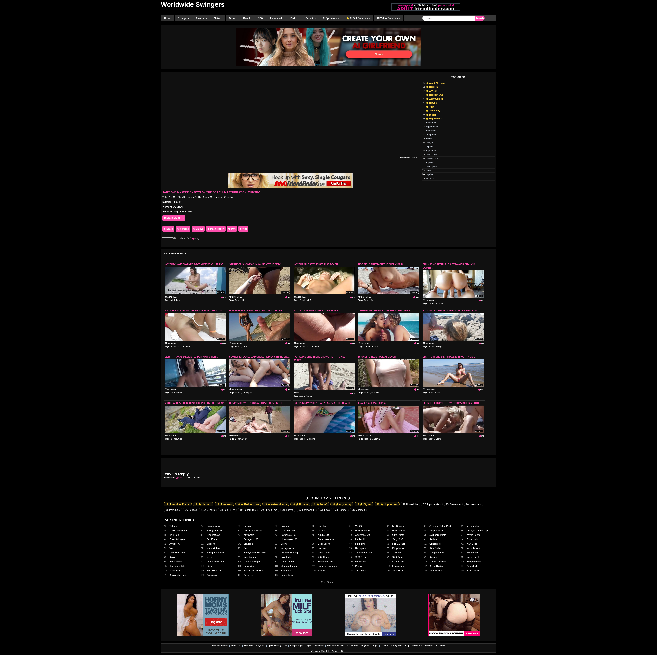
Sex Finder (212, 539)
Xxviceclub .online (253, 570)
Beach (169, 229)
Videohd (173, 526)
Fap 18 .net (398, 543)
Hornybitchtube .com (255, 552)
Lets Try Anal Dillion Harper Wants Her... (191, 357)
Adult (172, 300)
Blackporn (360, 548)
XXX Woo (397, 557)
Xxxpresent (473, 557)
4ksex (429, 170)
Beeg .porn (324, 543)
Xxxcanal (397, 552)
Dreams (374, 346)
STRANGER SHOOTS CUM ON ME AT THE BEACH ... (257, 264)
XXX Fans (286, 570)
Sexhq (284, 543)
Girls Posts (398, 534)
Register (260, 645)
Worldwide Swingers (192, 4)
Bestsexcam (213, 526)
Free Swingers (177, 539)
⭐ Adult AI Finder (435, 83)
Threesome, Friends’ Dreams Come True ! (384, 310)
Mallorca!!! (376, 439)
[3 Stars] (167, 238)
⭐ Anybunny (433, 111)
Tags (375, 645)
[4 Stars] (170, 238)
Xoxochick (472, 566)
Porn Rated (324, 552)
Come (367, 346)
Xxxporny (434, 557)
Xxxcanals (212, 575)
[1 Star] (163, 238)
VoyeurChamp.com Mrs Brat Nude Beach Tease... (195, 264)
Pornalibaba (398, 566)
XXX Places (398, 570)
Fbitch (210, 566)
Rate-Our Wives (215, 561)
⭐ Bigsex (431, 115)
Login (308, 645)
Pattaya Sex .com (327, 566)
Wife (244, 229)
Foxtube (285, 526)
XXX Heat (323, 570)
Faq (407, 645)
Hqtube (429, 174)
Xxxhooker (472, 552)
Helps (440, 304)
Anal (172, 393)
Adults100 (323, 534)
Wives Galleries (437, 561)
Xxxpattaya (287, 575)
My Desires (398, 526)
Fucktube (249, 566)
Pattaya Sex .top (290, 552)
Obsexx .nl (435, 543)
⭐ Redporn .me (434, 95)
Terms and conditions (422, 645)
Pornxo (322, 548)
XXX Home (324, 557)
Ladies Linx (361, 539)
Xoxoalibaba (436, 566)
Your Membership (335, 645)
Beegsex (430, 142)
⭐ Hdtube (431, 103)
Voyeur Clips (473, 526)
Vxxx (172, 548)
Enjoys (199, 229)
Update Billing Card (277, 645)
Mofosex (430, 178)
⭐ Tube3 (431, 107)
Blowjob (439, 346)
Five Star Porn (177, 552)
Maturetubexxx (215, 548)
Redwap (433, 539)
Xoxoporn (174, 570)
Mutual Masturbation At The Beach (316, 310)
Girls (373, 300)
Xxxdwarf (249, 534)
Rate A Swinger (252, 561)
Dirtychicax (398, 548)
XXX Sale (174, 534)
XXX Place (360, 570)
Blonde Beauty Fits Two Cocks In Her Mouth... (452, 403)
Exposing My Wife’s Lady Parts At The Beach (322, 403)
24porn (429, 147)
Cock (244, 346)
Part (232, 229)
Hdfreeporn (431, 166)
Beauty (432, 439)
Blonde (174, 439)
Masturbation (217, 229)
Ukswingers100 (289, 539)
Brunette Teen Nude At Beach (377, 357)
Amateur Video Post (440, 526)
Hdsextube (431, 123)
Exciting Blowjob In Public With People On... (451, 310)
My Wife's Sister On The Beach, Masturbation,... (195, 310)
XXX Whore (435, 570)
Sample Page (296, 645)
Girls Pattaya (213, 534)
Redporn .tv (398, 530)
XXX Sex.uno (362, 557)
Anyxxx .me (432, 158)
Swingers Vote (325, 561)
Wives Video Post (178, 530)
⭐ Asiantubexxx (434, 99)
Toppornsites (432, 126)
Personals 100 (288, 534)
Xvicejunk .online (216, 552)
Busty (244, 439)
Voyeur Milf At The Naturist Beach (316, 264)
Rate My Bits (287, 561)
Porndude (430, 138)
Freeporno (431, 135)
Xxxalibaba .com (178, 575)
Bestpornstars (362, 530)
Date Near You (326, 539)
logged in (178, 477)
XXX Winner (473, 570)
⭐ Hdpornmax (434, 119)
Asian (302, 396)
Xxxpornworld (436, 530)
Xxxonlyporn (473, 548)
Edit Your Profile (220, 645)
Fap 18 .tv (431, 150)
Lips (244, 300)
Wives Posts (473, 534)
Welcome (248, 645)
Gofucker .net (288, 530)
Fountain (433, 304)
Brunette (375, 393)
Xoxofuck (286, 557)
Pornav (247, 526)
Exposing (311, 439)
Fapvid (429, 162)
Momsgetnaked (289, 566)
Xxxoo (172, 557)
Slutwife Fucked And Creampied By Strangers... (259, 357)
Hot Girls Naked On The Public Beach (381, 264)
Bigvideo (248, 543)
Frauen (367, 439)
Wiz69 (358, 526)
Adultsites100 (362, 534)
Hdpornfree (431, 154)
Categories (396, 645)
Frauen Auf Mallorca (372, 403)
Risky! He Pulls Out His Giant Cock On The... (256, 310)
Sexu (246, 548)
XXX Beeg (472, 543)
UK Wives (360, 561)
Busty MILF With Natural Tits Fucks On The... (257, 403)
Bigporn (211, 543)
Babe (431, 393)
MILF (309, 300)
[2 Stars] (165, 238)
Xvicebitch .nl (214, 570)
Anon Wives (175, 561)
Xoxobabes (250, 557)
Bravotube (431, 131)
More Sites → (328, 582)
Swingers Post (214, 530)
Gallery (384, 645)
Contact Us (352, 645)
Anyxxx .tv (174, 543)
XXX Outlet (435, 548)
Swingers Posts (437, 534)
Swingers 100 (251, 539)
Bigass (321, 530)
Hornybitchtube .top (477, 530)
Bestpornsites (474, 561)
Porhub (359, 566)
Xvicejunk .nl (287, 548)
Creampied (247, 393)
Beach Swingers (175, 218)
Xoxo (209, 557)
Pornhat (322, 526)
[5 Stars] (172, 238)
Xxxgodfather (436, 552)
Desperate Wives (253, 530)
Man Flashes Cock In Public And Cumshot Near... (195, 403)
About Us (440, 645)
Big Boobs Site (177, 566)
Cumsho (184, 229)
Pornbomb (472, 539)
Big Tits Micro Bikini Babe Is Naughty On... (449, 357)
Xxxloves (248, 575)
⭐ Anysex (431, 91)
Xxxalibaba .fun (363, 552)
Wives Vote (398, 561)
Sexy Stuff (397, 539)
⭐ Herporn (432, 87)
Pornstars (236, 645)
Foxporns (360, 543)
